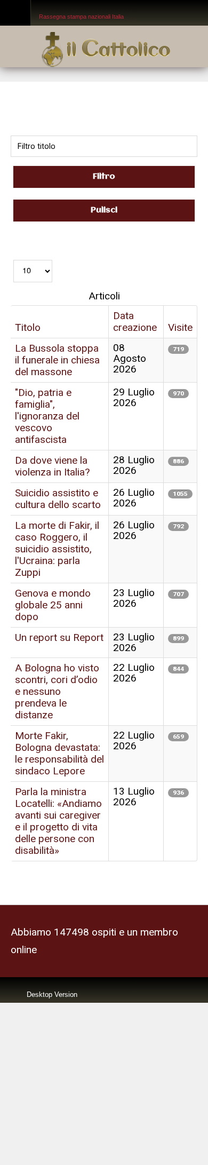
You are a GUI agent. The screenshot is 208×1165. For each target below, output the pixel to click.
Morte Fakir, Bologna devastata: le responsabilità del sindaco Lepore (59, 719)
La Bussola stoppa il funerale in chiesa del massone (57, 353)
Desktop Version (52, 951)
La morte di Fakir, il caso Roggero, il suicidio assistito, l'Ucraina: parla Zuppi (57, 528)
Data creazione (135, 317)
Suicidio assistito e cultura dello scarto (58, 481)
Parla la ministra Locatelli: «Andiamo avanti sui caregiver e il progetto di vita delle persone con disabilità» (59, 781)
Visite (180, 322)
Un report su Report (59, 610)
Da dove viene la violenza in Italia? (52, 451)
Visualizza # (32, 241)
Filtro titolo (104, 115)
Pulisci (104, 208)
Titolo (28, 322)
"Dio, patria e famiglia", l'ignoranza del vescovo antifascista (47, 404)
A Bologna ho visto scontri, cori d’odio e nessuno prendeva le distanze (57, 662)
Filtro (104, 176)
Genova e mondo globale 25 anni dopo (53, 580)
